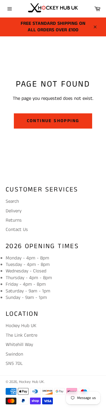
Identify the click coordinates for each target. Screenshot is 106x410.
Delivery (13, 211)
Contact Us (17, 229)
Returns (14, 220)
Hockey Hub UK (31, 382)
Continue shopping (53, 121)
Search (12, 201)
